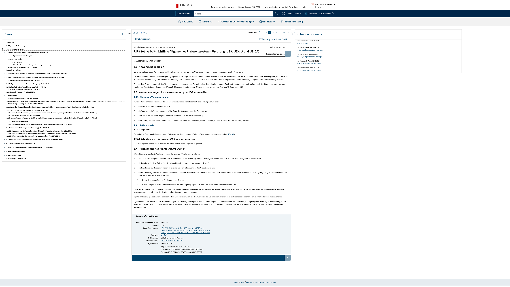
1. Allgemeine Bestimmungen (16, 46)
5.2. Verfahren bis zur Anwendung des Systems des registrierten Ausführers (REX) (34, 139)
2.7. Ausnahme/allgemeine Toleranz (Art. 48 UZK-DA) (24, 80)
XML (145, 32)
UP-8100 (231, 134)
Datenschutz (260, 282)
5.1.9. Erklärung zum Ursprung (17, 121)
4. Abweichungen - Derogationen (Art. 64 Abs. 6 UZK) (25, 104)
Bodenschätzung (293, 21)
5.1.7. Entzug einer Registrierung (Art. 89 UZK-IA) (23, 115)
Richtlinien (269, 21)
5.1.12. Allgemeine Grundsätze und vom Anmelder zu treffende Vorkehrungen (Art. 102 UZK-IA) (39, 131)
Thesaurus (312, 13)
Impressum (271, 282)
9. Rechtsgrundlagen (13, 155)
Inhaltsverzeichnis (143, 38)
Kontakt (249, 282)
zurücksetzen (325, 13)
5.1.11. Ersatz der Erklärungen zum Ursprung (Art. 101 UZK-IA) (28, 128)
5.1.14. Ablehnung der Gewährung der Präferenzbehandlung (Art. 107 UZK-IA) (33, 136)
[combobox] (233, 13)
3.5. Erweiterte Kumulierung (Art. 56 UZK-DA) (22, 99)
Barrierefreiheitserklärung (223, 7)
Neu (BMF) (187, 21)
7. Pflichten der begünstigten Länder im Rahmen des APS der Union (29, 147)
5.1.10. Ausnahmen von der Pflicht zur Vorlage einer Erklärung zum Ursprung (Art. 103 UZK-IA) (39, 124)
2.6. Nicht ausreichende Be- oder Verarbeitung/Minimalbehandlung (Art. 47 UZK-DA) (35, 77)
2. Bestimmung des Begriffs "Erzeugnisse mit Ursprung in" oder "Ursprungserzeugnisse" (36, 73)
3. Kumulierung (11, 95)
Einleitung (10, 42)
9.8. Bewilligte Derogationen (16, 159)
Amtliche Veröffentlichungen (238, 21)
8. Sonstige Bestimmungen (15, 151)
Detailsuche (293, 13)
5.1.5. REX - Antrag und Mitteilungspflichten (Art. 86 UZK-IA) (27, 110)
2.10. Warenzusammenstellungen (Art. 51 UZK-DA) (24, 89)
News (236, 282)
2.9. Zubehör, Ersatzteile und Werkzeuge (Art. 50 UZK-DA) (26, 87)
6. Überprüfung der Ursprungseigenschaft (20, 143)
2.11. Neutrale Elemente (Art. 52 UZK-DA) (21, 92)
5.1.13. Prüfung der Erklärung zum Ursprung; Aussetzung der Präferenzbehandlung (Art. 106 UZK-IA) (41, 133)
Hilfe (304, 7)
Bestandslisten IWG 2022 (249, 7)
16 (284, 32)
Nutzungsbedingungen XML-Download (281, 7)
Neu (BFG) (207, 21)
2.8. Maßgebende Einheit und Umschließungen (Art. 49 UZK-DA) (28, 84)
